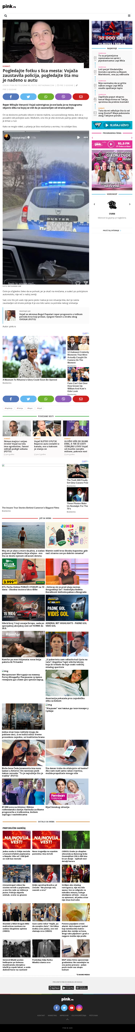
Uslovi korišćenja (78, 1015)
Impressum (64, 1015)
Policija (20, 408)
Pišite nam (93, 1015)
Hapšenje (8, 408)
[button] (6, 432)
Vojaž (39, 408)
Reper (30, 408)
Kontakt (41, 1015)
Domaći (6, 66)
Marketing (52, 1015)
